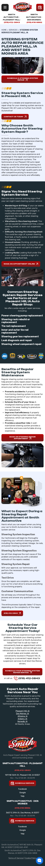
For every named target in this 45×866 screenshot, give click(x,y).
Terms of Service (15, 858)
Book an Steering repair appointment (22, 437)
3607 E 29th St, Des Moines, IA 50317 (22, 813)
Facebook (22, 789)
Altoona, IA (22, 716)
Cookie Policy (31, 858)
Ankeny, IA (22, 719)
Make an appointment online (19, 264)
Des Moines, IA (22, 713)
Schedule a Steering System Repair (22, 79)
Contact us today (13, 117)
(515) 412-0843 (12, 22)
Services (13, 30)
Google (22, 792)
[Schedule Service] (40, 7)
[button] (39, 860)
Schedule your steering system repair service (22, 671)
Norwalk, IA (22, 721)
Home (4, 30)
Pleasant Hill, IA (23, 711)
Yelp (22, 796)
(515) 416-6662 (34, 22)
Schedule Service (24, 783)
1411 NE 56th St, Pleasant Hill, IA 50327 (22, 775)
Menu (5, 7)
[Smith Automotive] (22, 7)
